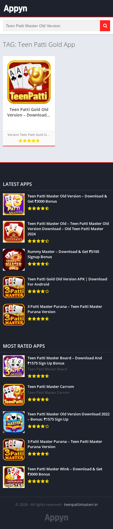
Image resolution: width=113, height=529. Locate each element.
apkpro (6, 169)
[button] (105, 25)
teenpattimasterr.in (81, 504)
